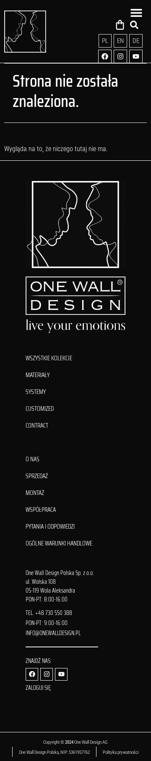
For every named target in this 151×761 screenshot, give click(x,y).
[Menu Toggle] (136, 12)
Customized (40, 409)
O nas (32, 459)
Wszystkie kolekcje (49, 358)
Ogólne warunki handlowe (59, 543)
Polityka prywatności (121, 752)
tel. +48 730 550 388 (49, 612)
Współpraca (41, 510)
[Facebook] (105, 56)
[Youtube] (136, 56)
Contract (37, 425)
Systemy (36, 392)
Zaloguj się (38, 687)
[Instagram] (120, 56)
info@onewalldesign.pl (53, 633)
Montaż (35, 493)
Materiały (37, 375)
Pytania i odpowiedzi (50, 527)
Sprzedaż (37, 476)
